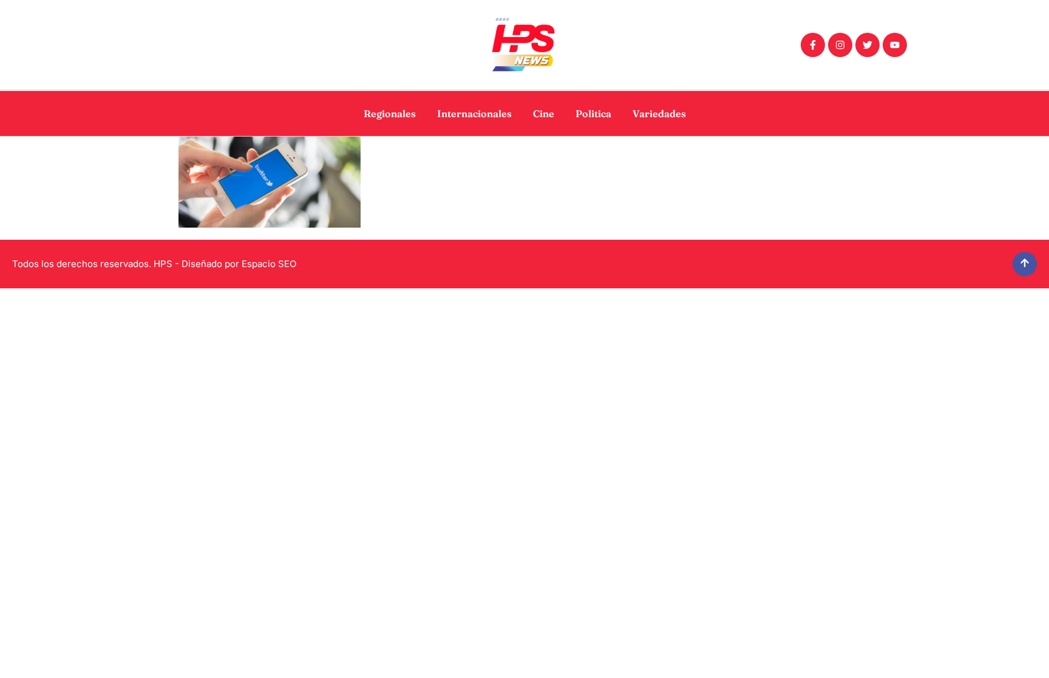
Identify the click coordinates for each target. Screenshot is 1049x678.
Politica (593, 113)
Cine (543, 113)
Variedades (659, 113)
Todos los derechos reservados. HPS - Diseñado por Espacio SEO (154, 264)
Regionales (390, 113)
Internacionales (474, 113)
